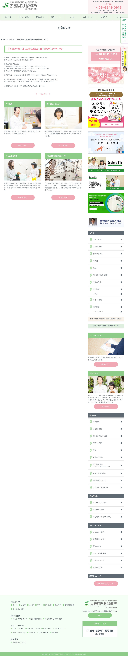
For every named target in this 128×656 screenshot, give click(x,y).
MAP (100, 615)
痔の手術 (58, 605)
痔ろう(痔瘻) (97, 300)
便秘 (94, 268)
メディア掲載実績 (99, 553)
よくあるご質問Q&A (100, 487)
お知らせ (32, 633)
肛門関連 (96, 307)
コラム (72, 17)
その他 (95, 261)
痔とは (15, 605)
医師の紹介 (40, 17)
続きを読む (22, 145)
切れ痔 (31, 605)
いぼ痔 (23, 605)
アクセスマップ (98, 560)
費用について (56, 17)
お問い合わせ (88, 17)
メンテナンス (98, 311)
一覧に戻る (43, 94)
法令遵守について (19, 642)
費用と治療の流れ (99, 473)
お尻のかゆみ (98, 254)
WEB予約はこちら (106, 59)
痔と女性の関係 (98, 510)
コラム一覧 (97, 239)
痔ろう (39, 605)
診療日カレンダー (99, 539)
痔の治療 (8, 17)
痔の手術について (99, 480)
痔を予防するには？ (100, 503)
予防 (95, 294)
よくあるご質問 (18, 609)
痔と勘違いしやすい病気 (102, 517)
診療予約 (104, 17)
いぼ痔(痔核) (97, 247)
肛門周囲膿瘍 (101, 465)
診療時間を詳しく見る (106, 584)
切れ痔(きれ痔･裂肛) (100, 275)
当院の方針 (97, 282)
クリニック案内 (24, 17)
